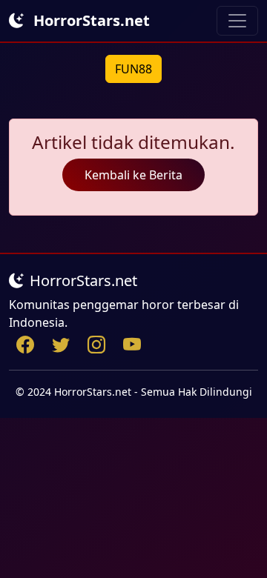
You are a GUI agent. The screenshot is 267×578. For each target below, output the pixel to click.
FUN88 (133, 69)
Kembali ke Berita (133, 175)
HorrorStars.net (90, 20)
